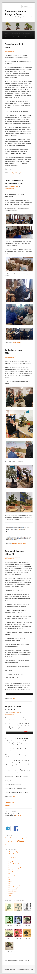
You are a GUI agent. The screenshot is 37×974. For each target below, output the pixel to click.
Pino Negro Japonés (14, 886)
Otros (27, 173)
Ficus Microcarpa (13, 870)
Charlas (14, 342)
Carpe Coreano (12, 862)
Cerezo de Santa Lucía (15, 864)
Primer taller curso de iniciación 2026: (14, 182)
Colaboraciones (15, 838)
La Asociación (26, 33)
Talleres (19, 342)
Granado (10, 872)
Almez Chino (12, 854)
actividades (18, 815)
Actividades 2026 (15, 33)
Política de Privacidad (9, 969)
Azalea (10, 860)
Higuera (10, 874)
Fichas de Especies (18, 37)
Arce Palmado (12, 856)
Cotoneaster (11, 866)
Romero (10, 894)
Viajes (24, 543)
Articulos (7, 37)
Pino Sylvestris (12, 890)
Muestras (14, 842)
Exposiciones (15, 173)
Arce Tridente (12, 858)
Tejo (9, 896)
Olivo (10, 880)
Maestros (22, 173)
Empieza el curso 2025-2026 (13, 708)
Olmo (10, 882)
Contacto (27, 37)
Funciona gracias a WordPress (25, 969)
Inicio (6, 33)
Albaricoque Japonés (14, 852)
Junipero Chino (13, 876)
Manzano (11, 878)
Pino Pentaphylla (13, 888)
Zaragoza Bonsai (9, 52)
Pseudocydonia (13, 892)
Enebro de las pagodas (15, 868)
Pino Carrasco (12, 884)
